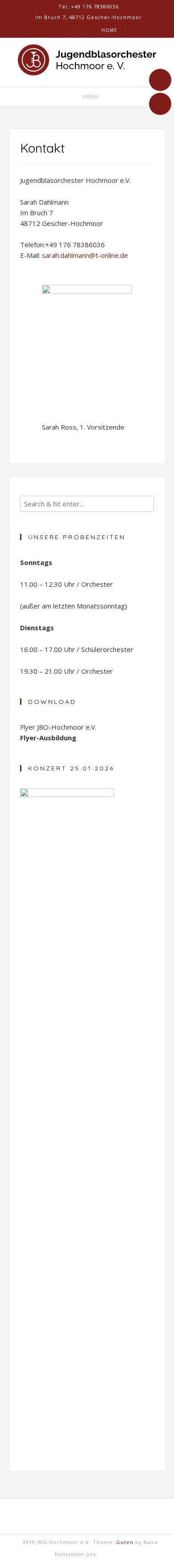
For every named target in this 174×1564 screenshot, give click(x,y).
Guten (124, 1542)
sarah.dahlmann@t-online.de (85, 255)
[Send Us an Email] (160, 80)
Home (109, 30)
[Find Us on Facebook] (160, 104)
